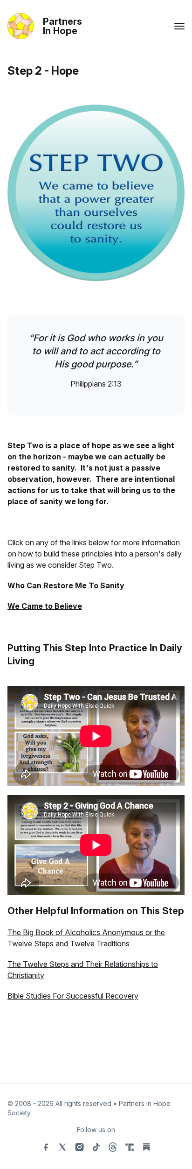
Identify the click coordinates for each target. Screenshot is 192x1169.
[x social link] (62, 1147)
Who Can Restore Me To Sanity (65, 585)
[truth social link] (130, 1147)
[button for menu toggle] (179, 26)
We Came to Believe (44, 606)
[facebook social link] (46, 1147)
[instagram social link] (79, 1147)
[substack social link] (146, 1147)
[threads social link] (113, 1147)
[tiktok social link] (96, 1147)
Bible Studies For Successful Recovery (72, 995)
